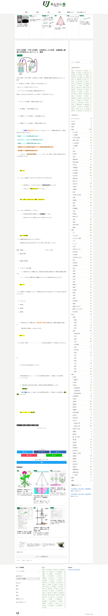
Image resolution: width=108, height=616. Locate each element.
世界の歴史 (83, 333)
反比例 (82, 154)
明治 (83, 360)
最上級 (82, 439)
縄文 (83, 366)
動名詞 (82, 407)
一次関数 (82, 135)
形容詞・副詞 (82, 428)
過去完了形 (83, 426)
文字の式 (82, 184)
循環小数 (82, 178)
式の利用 (82, 170)
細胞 (82, 303)
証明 (82, 219)
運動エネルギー (82, 306)
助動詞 (82, 404)
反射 (82, 271)
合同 (82, 156)
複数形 (82, 458)
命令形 (82, 415)
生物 (82, 298)
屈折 (82, 282)
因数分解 (82, 159)
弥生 (83, 358)
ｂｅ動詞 (82, 475)
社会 (82, 314)
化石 (82, 268)
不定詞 (82, 385)
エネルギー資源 (82, 238)
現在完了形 (83, 423)
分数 (82, 151)
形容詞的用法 (83, 393)
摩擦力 (82, 284)
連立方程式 (82, 224)
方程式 (82, 186)
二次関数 (82, 145)
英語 (82, 374)
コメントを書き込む (41, 556)
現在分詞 (82, 450)
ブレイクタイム (82, 118)
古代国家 (83, 344)
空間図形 (82, 208)
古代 (83, 341)
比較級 (82, 445)
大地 (82, 279)
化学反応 (82, 262)
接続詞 (82, 434)
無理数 (82, 200)
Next (92, 26)
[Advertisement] (42, 44)
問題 (82, 126)
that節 (82, 377)
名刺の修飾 (82, 412)
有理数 (82, 189)
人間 (82, 246)
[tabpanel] (23, 26)
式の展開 (82, 173)
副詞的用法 (83, 388)
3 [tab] (55, 39)
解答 (82, 477)
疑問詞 (82, 456)
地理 (82, 317)
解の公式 (82, 216)
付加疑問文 (82, 396)
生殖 (82, 295)
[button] (91, 62)
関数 (82, 227)
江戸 (83, 363)
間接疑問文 (82, 469)
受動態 (82, 409)
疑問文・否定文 (82, 453)
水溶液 (33, 425)
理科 (37, 425)
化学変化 (28, 425)
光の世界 (82, 252)
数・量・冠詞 (82, 437)
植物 (82, 287)
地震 (82, 276)
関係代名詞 (82, 472)
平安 (83, 355)
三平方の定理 (82, 137)
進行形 (82, 461)
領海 (83, 325)
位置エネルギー (82, 249)
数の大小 (82, 181)
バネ (82, 241)
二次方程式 (82, 143)
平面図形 (82, 167)
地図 (83, 320)
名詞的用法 (83, 390)
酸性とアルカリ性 (82, 309)
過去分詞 (82, 464)
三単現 (82, 382)
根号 (82, 192)
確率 (82, 205)
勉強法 (82, 124)
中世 (83, 336)
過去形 (82, 466)
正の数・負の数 (82, 194)
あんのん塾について (21, 602)
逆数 (82, 222)
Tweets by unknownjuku (74, 569)
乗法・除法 (82, 140)
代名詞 (82, 398)
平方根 (82, 165)
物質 (82, 292)
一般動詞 (82, 379)
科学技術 (82, 301)
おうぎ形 (82, 132)
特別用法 (82, 447)
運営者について (20, 599)
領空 (83, 328)
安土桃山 (83, 349)
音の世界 (82, 311)
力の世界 (82, 254)
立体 (82, 211)
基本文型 (82, 418)
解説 (82, 480)
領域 (83, 322)
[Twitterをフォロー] (42, 462)
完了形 (82, 420)
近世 (83, 369)
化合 (24, 425)
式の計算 (82, 175)
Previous (15, 26)
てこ (82, 232)
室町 (83, 352)
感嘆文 (82, 431)
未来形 (82, 442)
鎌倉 (83, 371)
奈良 (83, 347)
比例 (82, 197)
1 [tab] (52, 39)
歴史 (82, 330)
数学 (82, 129)
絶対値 (82, 213)
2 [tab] (54, 39)
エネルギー (20, 425)
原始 (83, 339)
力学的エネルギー (82, 257)
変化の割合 (82, 162)
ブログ (82, 121)
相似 (82, 203)
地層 (82, 273)
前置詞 (82, 401)
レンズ (82, 243)
